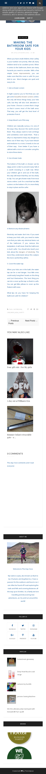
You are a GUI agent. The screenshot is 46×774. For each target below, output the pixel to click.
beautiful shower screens (23, 97)
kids (16, 312)
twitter (22, 629)
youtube (33, 638)
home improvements (21, 73)
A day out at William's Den (18, 401)
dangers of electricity (27, 252)
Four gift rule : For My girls (19, 367)
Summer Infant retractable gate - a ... (19, 436)
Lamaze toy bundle (24, 684)
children (10, 312)
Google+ (12, 638)
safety (21, 312)
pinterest (23, 638)
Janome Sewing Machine (26, 696)
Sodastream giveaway (25, 659)
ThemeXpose (29, 771)
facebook (12, 629)
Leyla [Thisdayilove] (21, 53)
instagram (33, 629)
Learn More (19, 18)
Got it (30, 18)
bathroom (23, 37)
